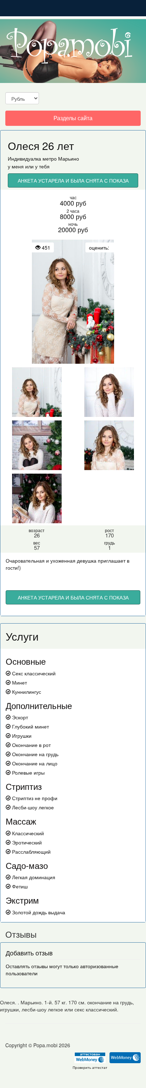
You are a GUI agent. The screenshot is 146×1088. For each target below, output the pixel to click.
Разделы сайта (72, 119)
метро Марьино (61, 158)
